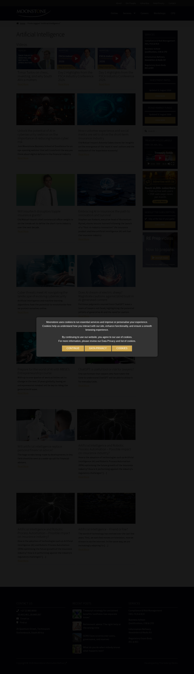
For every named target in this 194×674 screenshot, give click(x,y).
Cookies (121, 348)
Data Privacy (98, 348)
